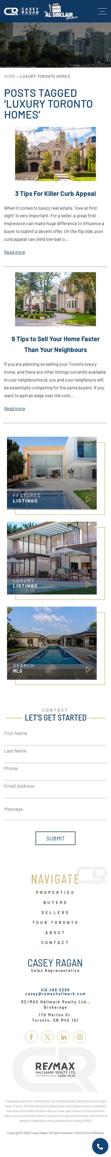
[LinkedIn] (63, 1037)
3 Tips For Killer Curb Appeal (55, 193)
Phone (11, 768)
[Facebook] (31, 1037)
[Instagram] (80, 1037)
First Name (15, 733)
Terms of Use (83, 1133)
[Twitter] (47, 1037)
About (55, 933)
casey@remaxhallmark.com (55, 993)
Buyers (55, 902)
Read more (14, 252)
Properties (55, 892)
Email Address (19, 785)
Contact (55, 943)
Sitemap (98, 1133)
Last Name (15, 750)
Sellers (55, 913)
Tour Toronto (55, 923)
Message (13, 808)
